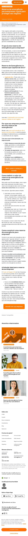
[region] (14, 525)
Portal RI (3, 417)
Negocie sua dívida (18, 441)
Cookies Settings (14, 533)
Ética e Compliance (6, 420)
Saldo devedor (17, 438)
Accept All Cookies (14, 529)
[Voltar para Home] (4, 2)
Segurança (4, 444)
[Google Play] (19, 496)
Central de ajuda (5, 435)
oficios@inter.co (18, 457)
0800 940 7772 (17, 453)
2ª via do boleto (17, 435)
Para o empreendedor (11, 23)
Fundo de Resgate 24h (9, 272)
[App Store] (7, 496)
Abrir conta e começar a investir (14, 170)
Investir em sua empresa (14, 306)
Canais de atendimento (7, 438)
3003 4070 (4, 453)
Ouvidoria (4, 441)
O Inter (3, 414)
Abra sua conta (18, 2)
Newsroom (4, 428)
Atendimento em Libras (10, 502)
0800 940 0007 (5, 457)
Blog (3, 23)
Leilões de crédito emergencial (18, 445)
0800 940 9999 (5, 460)
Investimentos (5, 423)
